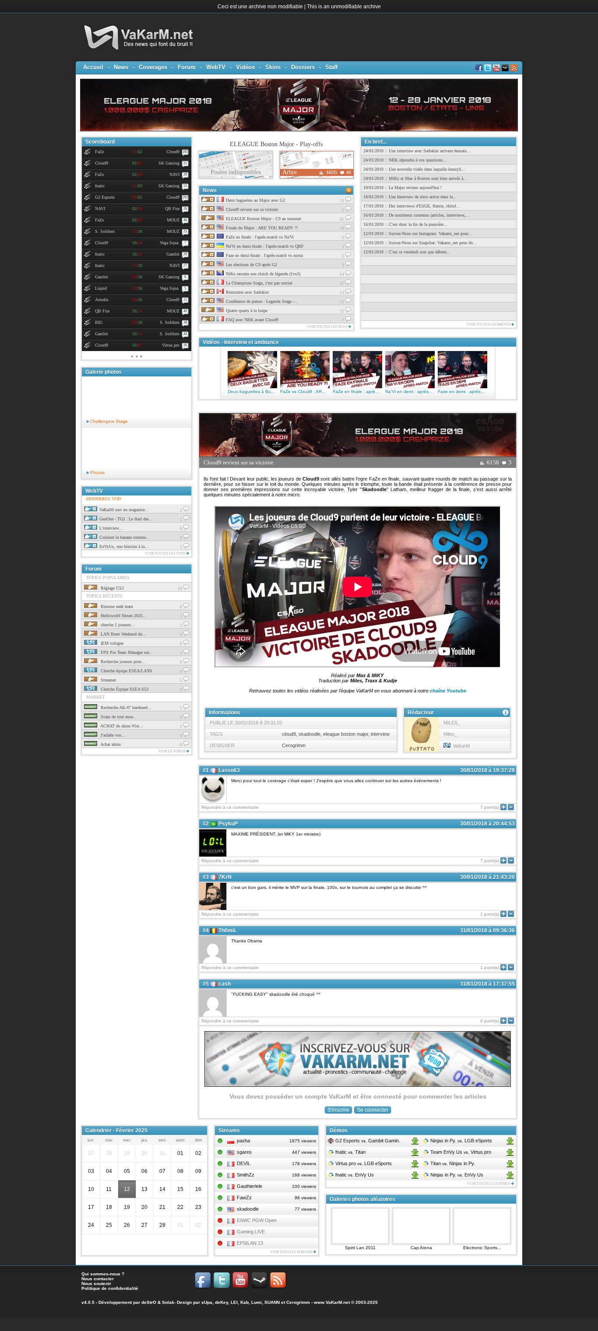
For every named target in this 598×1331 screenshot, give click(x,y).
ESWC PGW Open (257, 1220)
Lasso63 (229, 770)
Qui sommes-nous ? (102, 1273)
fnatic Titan (350, 1152)
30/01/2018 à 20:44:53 (487, 824)
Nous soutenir (96, 1283)
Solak (168, 1302)
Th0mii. (227, 930)
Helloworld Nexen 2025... (123, 615)
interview (380, 734)
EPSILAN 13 (250, 1243)
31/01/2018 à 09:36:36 (487, 930)
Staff (331, 67)
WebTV (215, 67)
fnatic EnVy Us (354, 1174)
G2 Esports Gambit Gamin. (367, 1140)
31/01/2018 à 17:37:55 (487, 984)
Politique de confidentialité (109, 1288)
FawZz (244, 1197)
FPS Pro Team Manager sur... (126, 652)
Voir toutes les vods (165, 553)
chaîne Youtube (448, 690)
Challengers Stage (108, 421)
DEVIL (243, 1163)
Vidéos (245, 67)
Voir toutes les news (327, 327)
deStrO (148, 1302)
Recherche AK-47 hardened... (125, 707)
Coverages (153, 67)
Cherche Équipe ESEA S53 (123, 689)
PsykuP (228, 824)
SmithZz (245, 1174)
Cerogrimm (294, 745)
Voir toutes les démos (489, 1184)
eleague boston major (345, 734)
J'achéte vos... (112, 735)
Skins (273, 67)
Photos (97, 472)
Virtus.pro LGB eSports (363, 1163)
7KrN (225, 877)
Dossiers (303, 67)
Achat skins (110, 744)
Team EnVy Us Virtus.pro (460, 1152)
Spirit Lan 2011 (360, 1247)
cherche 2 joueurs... (117, 624)
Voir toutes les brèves (488, 325)
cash (224, 984)
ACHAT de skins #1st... (121, 725)
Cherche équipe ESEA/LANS (125, 670)
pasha (243, 1140)
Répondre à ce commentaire (230, 807)
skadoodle (309, 734)
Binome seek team (116, 606)
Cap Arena (421, 1247)
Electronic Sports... (482, 1247)
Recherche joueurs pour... (122, 661)
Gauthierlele (249, 1186)
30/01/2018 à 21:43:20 (487, 877)
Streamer (107, 680)
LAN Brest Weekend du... (122, 634)
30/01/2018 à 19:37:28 (487, 770)
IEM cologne (111, 643)
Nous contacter (97, 1278)
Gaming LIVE (251, 1231)
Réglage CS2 (111, 588)
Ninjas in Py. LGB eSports (460, 1140)
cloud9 (289, 734)
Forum (187, 67)
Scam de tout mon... (118, 716)
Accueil (93, 67)
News (121, 67)
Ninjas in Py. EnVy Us (456, 1174)
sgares (244, 1152)
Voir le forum (172, 751)
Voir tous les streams (291, 1252)
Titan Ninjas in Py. (452, 1163)
